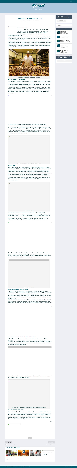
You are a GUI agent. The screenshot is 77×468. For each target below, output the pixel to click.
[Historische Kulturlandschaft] (58, 37)
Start (36, 9)
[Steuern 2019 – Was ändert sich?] (48, 450)
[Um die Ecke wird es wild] (58, 41)
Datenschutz (70, 466)
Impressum (65, 466)
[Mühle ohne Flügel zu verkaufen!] (58, 45)
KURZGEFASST (62, 47)
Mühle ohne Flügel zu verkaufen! (64, 45)
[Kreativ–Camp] (11, 453)
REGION (65, 53)
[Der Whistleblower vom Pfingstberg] (58, 51)
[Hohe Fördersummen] (35, 453)
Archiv (40, 9)
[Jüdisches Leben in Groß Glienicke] (23, 453)
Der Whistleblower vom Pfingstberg (64, 51)
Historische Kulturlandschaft (65, 36)
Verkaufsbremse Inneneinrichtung (63, 32)
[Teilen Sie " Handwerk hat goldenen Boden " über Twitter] (31, 438)
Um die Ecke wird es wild (64, 40)
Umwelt (61, 42)
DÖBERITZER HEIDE (67, 41)
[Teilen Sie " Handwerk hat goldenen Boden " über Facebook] (29, 438)
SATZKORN (66, 37)
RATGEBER (66, 33)
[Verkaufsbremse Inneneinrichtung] (58, 32)
